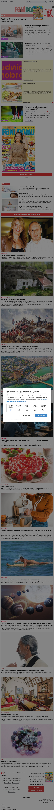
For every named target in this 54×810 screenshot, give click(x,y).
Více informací (43, 399)
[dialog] (27, 405)
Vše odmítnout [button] (26, 415)
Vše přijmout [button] (41, 415)
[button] (27, 401)
